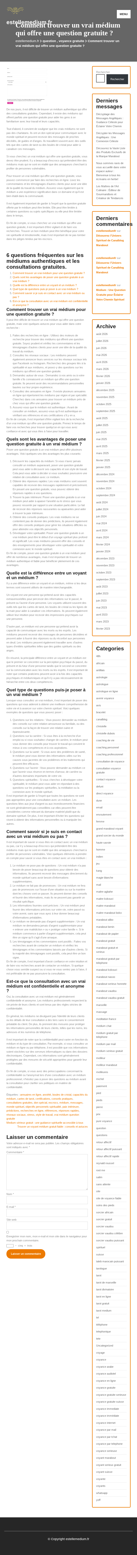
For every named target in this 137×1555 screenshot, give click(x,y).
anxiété (47, 1094)
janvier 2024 (103, 551)
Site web (11, 1219)
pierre (99, 1107)
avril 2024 (101, 530)
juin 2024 (101, 516)
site (98, 1191)
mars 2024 (102, 537)
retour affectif (103, 1142)
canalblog (101, 719)
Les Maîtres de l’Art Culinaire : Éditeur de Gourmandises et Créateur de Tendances (109, 192)
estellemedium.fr (29, 22)
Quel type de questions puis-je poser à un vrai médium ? (45, 289)
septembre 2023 (105, 579)
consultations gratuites (19, 1102)
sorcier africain (104, 1212)
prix (98, 1114)
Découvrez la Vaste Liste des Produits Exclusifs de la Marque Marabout (111, 152)
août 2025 (102, 418)
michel (100, 1078)
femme (100, 821)
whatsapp (101, 1492)
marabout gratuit (105, 940)
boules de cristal (61, 1094)
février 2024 (103, 544)
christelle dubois (105, 733)
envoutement (103, 814)
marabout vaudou (106, 990)
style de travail (44, 1114)
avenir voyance (105, 698)
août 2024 (102, 502)
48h (98, 656)
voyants (100, 1485)
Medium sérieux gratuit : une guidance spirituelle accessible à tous (44, 1122)
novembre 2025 (105, 397)
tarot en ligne (103, 1296)
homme (100, 849)
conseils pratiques (62, 1098)
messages (76, 1102)
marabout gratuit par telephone (108, 960)
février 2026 (103, 376)
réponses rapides (69, 1110)
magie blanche (104, 877)
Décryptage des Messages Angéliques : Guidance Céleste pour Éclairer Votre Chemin (109, 120)
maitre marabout (105, 905)
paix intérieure (70, 1106)
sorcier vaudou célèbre (109, 1233)
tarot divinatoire (105, 1289)
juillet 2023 (102, 593)
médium (64, 1102)
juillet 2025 (102, 425)
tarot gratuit (102, 1303)
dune (99, 800)
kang (99, 870)
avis (98, 705)
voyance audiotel (106, 1373)
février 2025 (103, 460)
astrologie (101, 677)
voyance (101, 1359)
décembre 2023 (105, 558)
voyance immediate (107, 1408)
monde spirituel (15, 1106)
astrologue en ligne (107, 691)
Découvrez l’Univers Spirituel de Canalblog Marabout (110, 240)
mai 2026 (101, 354)
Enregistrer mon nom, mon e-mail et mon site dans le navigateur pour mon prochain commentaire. (46, 1238)
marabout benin (105, 926)
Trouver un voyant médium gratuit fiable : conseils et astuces (52, 1126)
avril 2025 (101, 446)
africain (100, 663)
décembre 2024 (105, 474)
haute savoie (103, 842)
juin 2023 (101, 600)
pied (98, 1093)
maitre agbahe (104, 891)
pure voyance (104, 1121)
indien (99, 856)
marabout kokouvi (106, 969)
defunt (99, 786)
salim (99, 1177)
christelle (101, 726)
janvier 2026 (103, 382)
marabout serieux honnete (111, 983)
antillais (100, 670)
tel (97, 1317)
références (51, 1110)
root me (100, 1170)
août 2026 (102, 333)
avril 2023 (101, 614)
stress (30, 1114)
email (99, 807)
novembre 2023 (105, 565)
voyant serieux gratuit (108, 1464)
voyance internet (105, 1422)
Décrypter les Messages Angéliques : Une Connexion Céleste (110, 137)
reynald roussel (105, 1163)
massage (101, 1011)
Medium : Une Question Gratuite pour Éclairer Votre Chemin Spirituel (111, 294)
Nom (10, 1194)
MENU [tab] (124, 14)
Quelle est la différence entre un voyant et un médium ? (45, 285)
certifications (42, 1098)
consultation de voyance (110, 761)
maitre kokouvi (104, 898)
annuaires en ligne (30, 1094)
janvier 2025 (103, 467)
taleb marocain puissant (110, 1261)
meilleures (102, 1072)
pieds (99, 1100)
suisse (100, 1254)
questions (101, 1135)
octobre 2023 (103, 572)
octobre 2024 (103, 488)
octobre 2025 (103, 404)
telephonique (103, 1331)
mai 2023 (101, 607)
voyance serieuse (106, 1450)
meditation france (106, 1018)
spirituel (100, 1247)
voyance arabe (104, 1366)
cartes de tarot (25, 1098)
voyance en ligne (106, 1380)
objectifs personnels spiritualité (43, 1106)
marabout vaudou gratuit (110, 997)
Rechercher (103, 72)
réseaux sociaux (16, 1114)
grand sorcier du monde (110, 835)
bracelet (100, 712)
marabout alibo (104, 919)
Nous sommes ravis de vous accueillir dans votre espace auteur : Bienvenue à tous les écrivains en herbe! (111, 171)
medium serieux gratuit (109, 1050)
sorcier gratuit (104, 1219)
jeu (98, 863)
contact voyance (105, 779)
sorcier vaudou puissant (110, 1240)
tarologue (101, 1268)
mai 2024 (101, 523)
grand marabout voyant (109, 828)
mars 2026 (102, 368)
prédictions (12, 1110)
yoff (98, 1499)
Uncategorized (104, 1345)
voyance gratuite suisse (110, 1401)
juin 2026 (101, 348)
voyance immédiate (107, 1415)
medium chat (103, 1025)
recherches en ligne (32, 1110)
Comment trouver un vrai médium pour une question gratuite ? (49, 273)
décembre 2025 (105, 390)
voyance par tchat (106, 1436)
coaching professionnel (109, 754)
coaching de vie (105, 740)
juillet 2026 (102, 340)
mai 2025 (101, 439)
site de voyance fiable (108, 1198)
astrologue (102, 684)
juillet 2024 (102, 509)
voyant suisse (104, 1471)
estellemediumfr (106, 230)
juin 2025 (101, 432)
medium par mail (106, 1043)
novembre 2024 (105, 481)
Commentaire (15, 1152)
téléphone (101, 1324)
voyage (100, 1352)
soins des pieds (105, 1205)
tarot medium (103, 1310)
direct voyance (104, 793)
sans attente (103, 1184)
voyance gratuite (71, 41)
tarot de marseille (106, 1282)
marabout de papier (107, 933)
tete (98, 1338)
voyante (100, 1478)
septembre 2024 (105, 495)
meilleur (100, 1058)
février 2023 (103, 628)
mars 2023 (102, 621)
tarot (98, 1275)
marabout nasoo (105, 976)
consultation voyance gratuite (108, 770)
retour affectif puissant (109, 1149)
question (49, 41)
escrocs (53, 1102)
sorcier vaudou (104, 1226)
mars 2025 (102, 453)
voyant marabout (106, 1457)
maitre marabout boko (109, 912)
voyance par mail (106, 1429)
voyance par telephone (109, 1443)
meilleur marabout (106, 1064)
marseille (101, 1004)
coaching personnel (107, 747)
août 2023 (102, 586)
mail (98, 884)
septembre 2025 (105, 411)
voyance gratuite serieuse (111, 1394)
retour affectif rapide (107, 1156)
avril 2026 (101, 362)
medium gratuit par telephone (107, 1035)
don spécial (40, 1102)
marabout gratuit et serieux (107, 949)
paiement (101, 1086)
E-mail (11, 1206)
